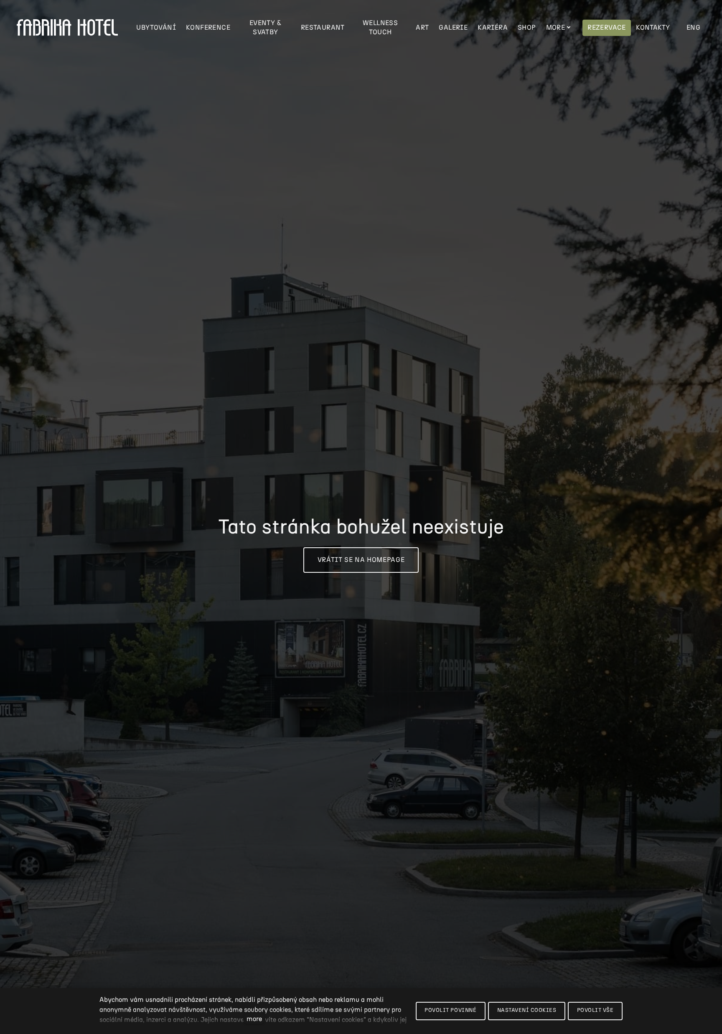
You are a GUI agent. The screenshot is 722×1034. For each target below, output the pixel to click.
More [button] (555, 27)
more (254, 1019)
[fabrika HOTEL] (67, 27)
